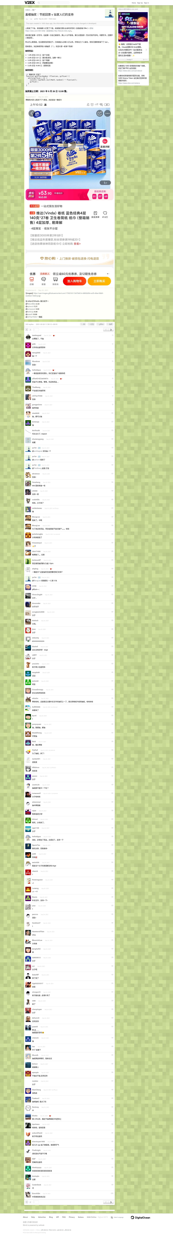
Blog (51, 1217)
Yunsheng (36, 482)
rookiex (35, 1081)
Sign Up (140, 3)
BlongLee (36, 517)
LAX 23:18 (60, 1230)
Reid (34, 741)
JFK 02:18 (67, 1230)
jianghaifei (36, 949)
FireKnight (36, 1150)
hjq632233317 (37, 983)
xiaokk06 (35, 413)
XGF (34, 1159)
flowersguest (37, 879)
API (57, 1217)
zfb (83, 324)
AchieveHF (36, 560)
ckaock (35, 871)
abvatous (36, 473)
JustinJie (36, 784)
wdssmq (35, 638)
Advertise (42, 1217)
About (25, 1217)
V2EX (27, 10)
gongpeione (37, 404)
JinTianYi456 (32, 317)
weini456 (35, 862)
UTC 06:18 (44, 1230)
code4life (36, 499)
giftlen (101, 324)
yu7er (36, 19)
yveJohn (35, 663)
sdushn (35, 698)
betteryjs (30, 311)
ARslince (35, 767)
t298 (34, 1000)
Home (134, 3)
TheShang (36, 387)
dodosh (35, 620)
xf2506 (34, 491)
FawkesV (35, 1098)
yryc (34, 905)
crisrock (35, 1038)
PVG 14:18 (52, 1230)
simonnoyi (36, 802)
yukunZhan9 (37, 1133)
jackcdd (35, 681)
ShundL (35, 1055)
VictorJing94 (37, 594)
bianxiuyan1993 (38, 1141)
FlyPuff (35, 750)
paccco (35, 914)
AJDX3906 (36, 707)
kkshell (35, 646)
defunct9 (35, 1018)
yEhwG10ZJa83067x (40, 378)
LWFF (34, 655)
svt (33, 966)
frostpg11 (130, 59)
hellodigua (36, 370)
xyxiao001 (36, 759)
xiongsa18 (36, 992)
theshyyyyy (36, 1167)
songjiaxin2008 (38, 612)
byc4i (34, 715)
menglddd (36, 352)
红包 (92, 324)
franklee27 (36, 923)
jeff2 (34, 344)
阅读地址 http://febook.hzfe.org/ (58, 31)
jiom (34, 629)
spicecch (30, 306)
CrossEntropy (37, 689)
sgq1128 (35, 828)
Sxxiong (35, 1107)
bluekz (34, 1115)
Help (33, 1217)
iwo (33, 1046)
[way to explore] (30, 3)
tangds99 (36, 672)
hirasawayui (37, 543)
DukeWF (35, 974)
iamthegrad (36, 335)
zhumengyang (38, 439)
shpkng (35, 568)
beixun (35, 1064)
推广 (34, 10)
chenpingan (37, 1009)
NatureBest (31, 304)
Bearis (34, 897)
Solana (81, 1217)
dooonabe (36, 603)
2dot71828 (36, 551)
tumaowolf (36, 793)
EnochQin (36, 1193)
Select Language (118, 1217)
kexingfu (35, 1176)
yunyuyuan (31, 309)
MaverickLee (37, 940)
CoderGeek (36, 1184)
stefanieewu (37, 508)
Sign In (146, 3)
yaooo (34, 776)
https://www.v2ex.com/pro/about (130, 70)
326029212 (36, 957)
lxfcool (35, 819)
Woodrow (36, 361)
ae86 (34, 854)
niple (34, 810)
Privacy (72, 1217)
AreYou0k (36, 430)
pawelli (29, 314)
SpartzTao (36, 845)
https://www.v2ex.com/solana (129, 83)
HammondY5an (38, 931)
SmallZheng (37, 733)
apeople (35, 1072)
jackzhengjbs (37, 534)
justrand (37, 459)
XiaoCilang (36, 1089)
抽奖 (110, 324)
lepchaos (36, 1124)
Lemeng (35, 888)
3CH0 (34, 586)
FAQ (64, 1217)
